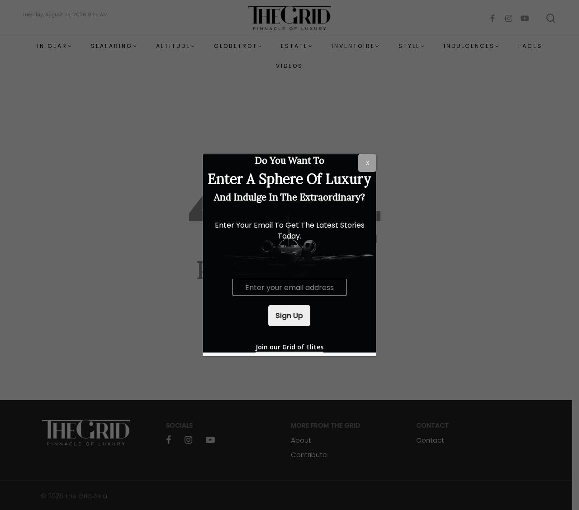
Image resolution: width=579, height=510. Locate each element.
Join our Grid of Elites (289, 347)
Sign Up (289, 315)
